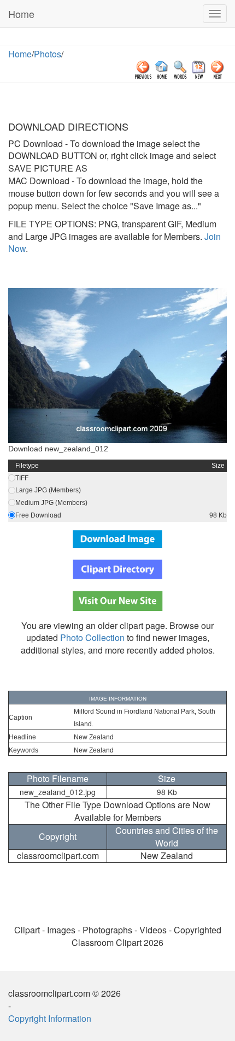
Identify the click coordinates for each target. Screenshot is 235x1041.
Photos (47, 54)
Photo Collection (92, 637)
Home (21, 14)
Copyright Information (49, 1018)
